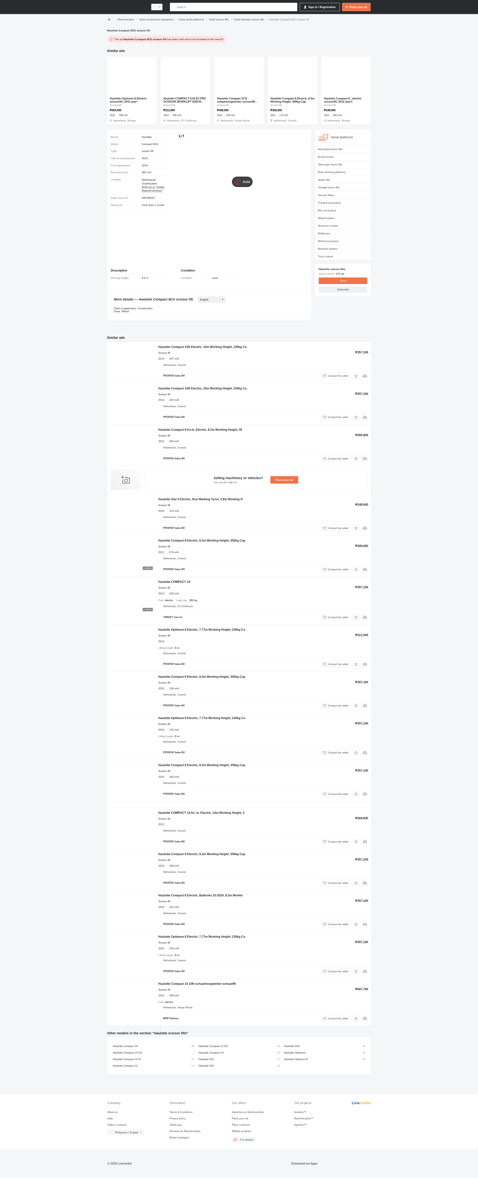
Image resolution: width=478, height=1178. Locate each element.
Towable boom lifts (329, 187)
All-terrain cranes (328, 225)
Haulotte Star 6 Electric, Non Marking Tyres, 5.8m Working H (200, 499)
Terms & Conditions (181, 1112)
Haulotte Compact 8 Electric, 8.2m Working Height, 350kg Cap (292, 100)
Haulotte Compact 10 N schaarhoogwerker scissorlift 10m (236, 100)
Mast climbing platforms (332, 172)
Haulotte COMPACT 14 (174, 581)
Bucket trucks (326, 156)
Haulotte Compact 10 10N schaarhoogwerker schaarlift (197, 983)
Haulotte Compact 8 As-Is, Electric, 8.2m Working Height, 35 (200, 429)
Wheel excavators (328, 241)
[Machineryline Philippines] (127, 7)
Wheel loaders (326, 218)
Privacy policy (178, 1118)
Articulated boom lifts (330, 149)
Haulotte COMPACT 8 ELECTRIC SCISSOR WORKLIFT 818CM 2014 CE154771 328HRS (184, 100)
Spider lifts (324, 179)
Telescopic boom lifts (330, 164)
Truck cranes (325, 256)
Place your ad (284, 479)
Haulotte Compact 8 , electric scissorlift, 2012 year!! (342, 100)
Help (110, 1118)
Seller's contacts (117, 1124)
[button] (356, 375)
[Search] (173, 7)
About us (112, 1112)
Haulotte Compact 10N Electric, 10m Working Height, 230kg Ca (202, 347)
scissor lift (147, 150)
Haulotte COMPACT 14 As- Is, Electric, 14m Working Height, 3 (201, 812)
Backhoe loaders (328, 248)
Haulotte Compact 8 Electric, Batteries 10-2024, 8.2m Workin (200, 895)
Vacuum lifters (326, 195)
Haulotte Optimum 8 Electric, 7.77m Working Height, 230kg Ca (201, 629)
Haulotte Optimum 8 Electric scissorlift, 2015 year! (128, 100)
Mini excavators (327, 210)
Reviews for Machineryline (185, 1131)
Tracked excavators (329, 202)
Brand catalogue (179, 1137)
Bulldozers (324, 233)
